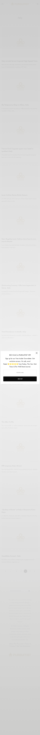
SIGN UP (20, 379)
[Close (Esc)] (37, 354)
